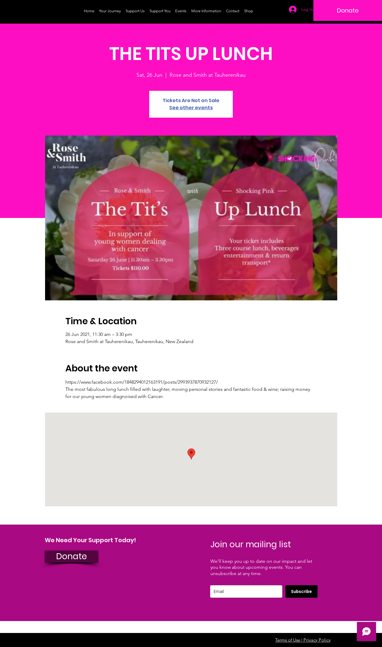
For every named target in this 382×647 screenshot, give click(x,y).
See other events (191, 107)
